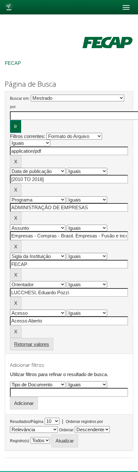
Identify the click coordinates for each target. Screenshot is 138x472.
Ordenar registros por (84, 421)
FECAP (13, 63)
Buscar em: (20, 98)
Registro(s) (19, 441)
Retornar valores (31, 344)
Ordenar (66, 430)
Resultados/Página (26, 421)
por (13, 107)
